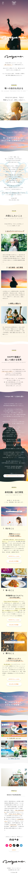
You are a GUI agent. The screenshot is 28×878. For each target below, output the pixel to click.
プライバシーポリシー (16, 868)
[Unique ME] (14, 3)
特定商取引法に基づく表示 (13, 869)
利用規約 (9, 868)
